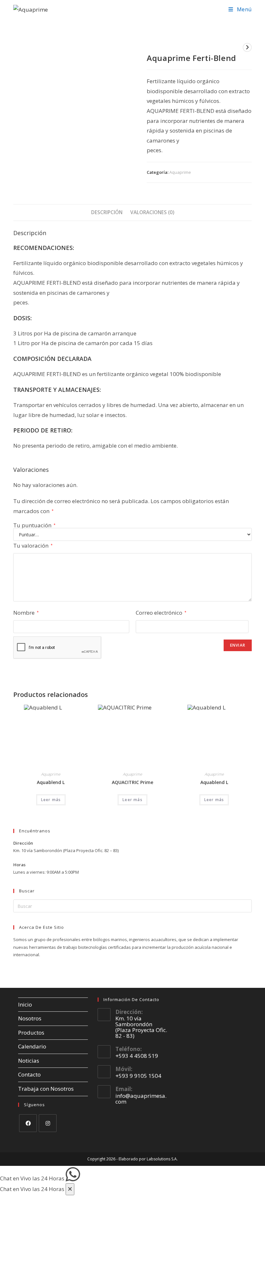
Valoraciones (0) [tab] (152, 212)
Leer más (51, 799)
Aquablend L (51, 782)
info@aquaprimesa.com (140, 1098)
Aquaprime (180, 172)
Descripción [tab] (106, 212)
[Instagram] (48, 1123)
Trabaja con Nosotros (46, 1088)
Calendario (32, 1046)
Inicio (25, 1004)
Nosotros (29, 1018)
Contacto (29, 1074)
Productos (31, 1032)
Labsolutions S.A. (162, 1159)
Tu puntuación (34, 525)
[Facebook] (28, 1123)
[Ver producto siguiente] (247, 47)
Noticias (28, 1060)
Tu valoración (33, 545)
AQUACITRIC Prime (132, 782)
